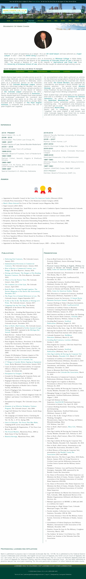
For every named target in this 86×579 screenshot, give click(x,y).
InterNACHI (59, 402)
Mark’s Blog (59, 108)
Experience (20, 71)
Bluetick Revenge (11, 436)
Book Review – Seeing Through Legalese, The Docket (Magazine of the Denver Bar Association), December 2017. (22, 291)
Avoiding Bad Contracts (55, 340)
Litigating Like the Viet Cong (15, 305)
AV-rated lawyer (52, 54)
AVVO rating (31, 56)
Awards (30, 71)
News (56, 20)
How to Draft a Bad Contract (15, 326)
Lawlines (68, 340)
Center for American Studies (62, 269)
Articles (49, 20)
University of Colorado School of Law (56, 60)
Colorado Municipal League (24, 84)
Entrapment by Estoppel (13, 373)
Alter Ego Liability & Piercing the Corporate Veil (64, 354)
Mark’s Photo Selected (11, 203)
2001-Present (50, 171)
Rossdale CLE (64, 356)
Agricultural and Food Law (65, 62)
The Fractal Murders (12, 432)
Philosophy (41, 20)
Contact (77, 20)
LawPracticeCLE (73, 305)
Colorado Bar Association (69, 372)
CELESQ (74, 316)
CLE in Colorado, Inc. (25, 359)
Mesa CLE (71, 427)
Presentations (42, 71)
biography (31, 20)
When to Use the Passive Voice (16, 280)
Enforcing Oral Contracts (13, 259)
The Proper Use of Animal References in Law (21, 296)
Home (8, 20)
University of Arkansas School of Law (22, 64)
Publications (55, 71)
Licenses (66, 71)
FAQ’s (70, 20)
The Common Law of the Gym (15, 284)
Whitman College (62, 59)
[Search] (82, 11)
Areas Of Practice (18, 20)
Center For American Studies (40, 198)
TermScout (36, 93)
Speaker (63, 20)
